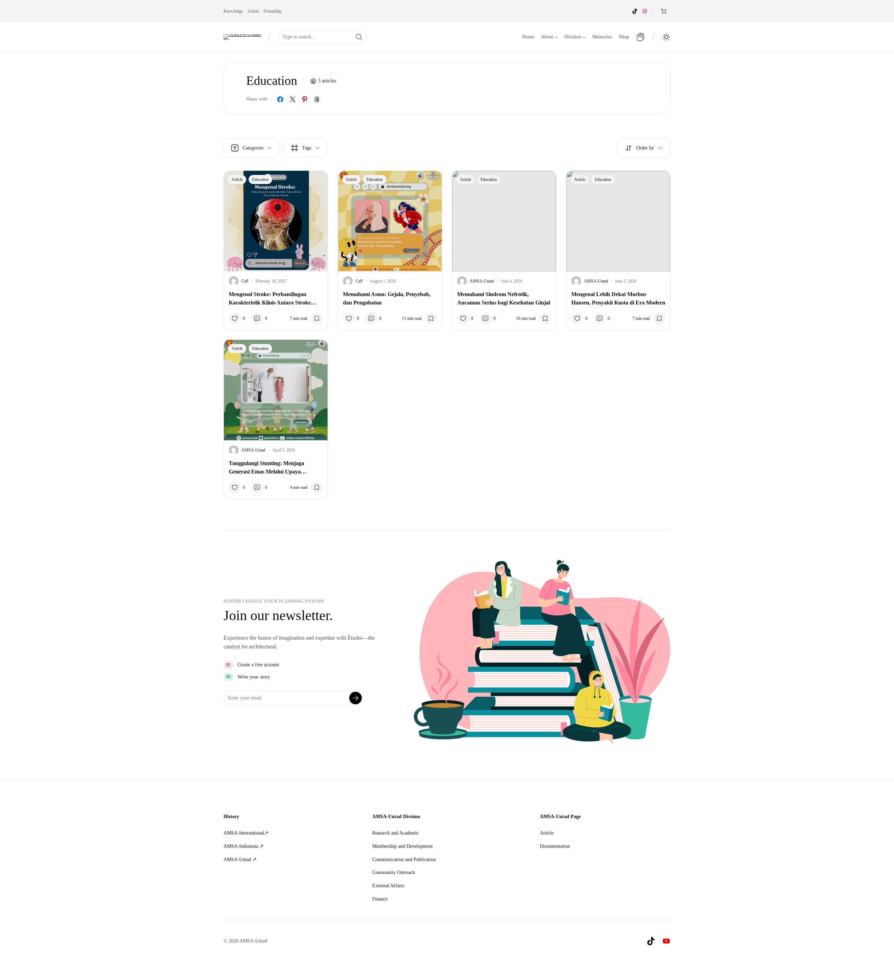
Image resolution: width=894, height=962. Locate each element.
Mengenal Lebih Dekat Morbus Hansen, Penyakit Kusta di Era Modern (618, 298)
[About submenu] (556, 37)
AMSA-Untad (482, 281)
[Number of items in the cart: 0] (663, 11)
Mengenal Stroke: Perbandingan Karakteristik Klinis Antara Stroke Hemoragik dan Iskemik (270, 299)
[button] (666, 37)
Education (260, 179)
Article (237, 179)
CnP (245, 281)
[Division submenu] (583, 37)
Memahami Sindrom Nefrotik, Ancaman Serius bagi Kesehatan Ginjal (503, 298)
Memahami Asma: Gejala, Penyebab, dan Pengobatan (387, 298)
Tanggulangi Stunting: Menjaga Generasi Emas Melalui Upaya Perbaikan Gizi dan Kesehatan (266, 468)
